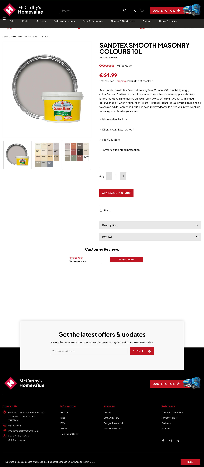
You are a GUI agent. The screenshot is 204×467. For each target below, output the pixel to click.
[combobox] (93, 10)
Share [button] (107, 210)
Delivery (166, 423)
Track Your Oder (69, 433)
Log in (107, 412)
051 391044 (14, 425)
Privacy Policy (169, 417)
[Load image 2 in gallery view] (47, 155)
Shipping (120, 80)
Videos (64, 428)
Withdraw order (112, 428)
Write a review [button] (126, 259)
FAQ (62, 423)
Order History (111, 417)
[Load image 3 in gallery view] (77, 155)
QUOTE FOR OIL (164, 10)
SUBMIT (138, 351)
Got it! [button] (190, 462)
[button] (12, 21)
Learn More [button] (89, 462)
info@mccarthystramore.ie (23, 430)
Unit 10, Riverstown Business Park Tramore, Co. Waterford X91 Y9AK (26, 416)
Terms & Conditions (172, 412)
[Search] (125, 10)
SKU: (102, 57)
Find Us (64, 412)
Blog (63, 417)
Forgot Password (113, 423)
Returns (166, 428)
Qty (101, 176)
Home (5, 37)
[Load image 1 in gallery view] (17, 155)
